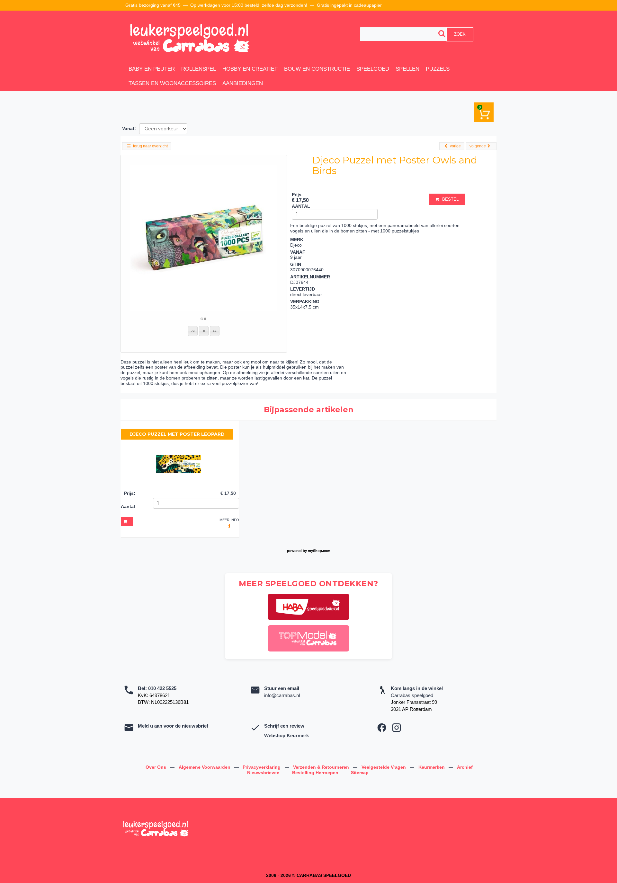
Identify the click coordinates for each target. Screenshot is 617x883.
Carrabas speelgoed (412, 695)
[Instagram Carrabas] (396, 727)
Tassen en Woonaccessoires (172, 83)
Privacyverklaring (262, 767)
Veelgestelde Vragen (384, 767)
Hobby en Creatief (250, 69)
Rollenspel (198, 69)
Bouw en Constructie (317, 69)
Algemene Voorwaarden (205, 767)
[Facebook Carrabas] (382, 727)
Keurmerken (432, 767)
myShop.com (319, 551)
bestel (450, 199)
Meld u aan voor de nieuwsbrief (173, 726)
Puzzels (438, 69)
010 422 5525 (162, 688)
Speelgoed (372, 69)
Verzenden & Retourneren (321, 767)
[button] (193, 331)
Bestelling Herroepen (316, 772)
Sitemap (360, 772)
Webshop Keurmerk (286, 735)
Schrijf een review (284, 726)
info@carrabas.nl (282, 695)
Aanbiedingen (242, 83)
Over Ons (156, 767)
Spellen (407, 69)
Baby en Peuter (152, 69)
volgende (477, 146)
